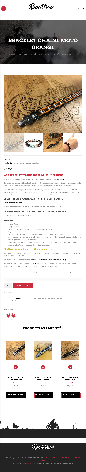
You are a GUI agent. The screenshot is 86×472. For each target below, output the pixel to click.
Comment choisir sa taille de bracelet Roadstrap (48, 260)
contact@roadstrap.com (13, 203)
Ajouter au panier (23, 285)
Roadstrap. (61, 179)
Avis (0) (13, 301)
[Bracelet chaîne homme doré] (15, 353)
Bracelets (23, 54)
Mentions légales (52, 458)
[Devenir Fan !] (8, 315)
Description (16, 298)
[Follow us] (13, 315)
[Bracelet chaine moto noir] (70, 353)
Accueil (12, 54)
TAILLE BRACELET (11, 272)
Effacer (72, 273)
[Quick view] (16, 367)
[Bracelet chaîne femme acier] (43, 353)
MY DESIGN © (26, 463)
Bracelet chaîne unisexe (40, 54)
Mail (36, 264)
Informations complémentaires (48, 298)
